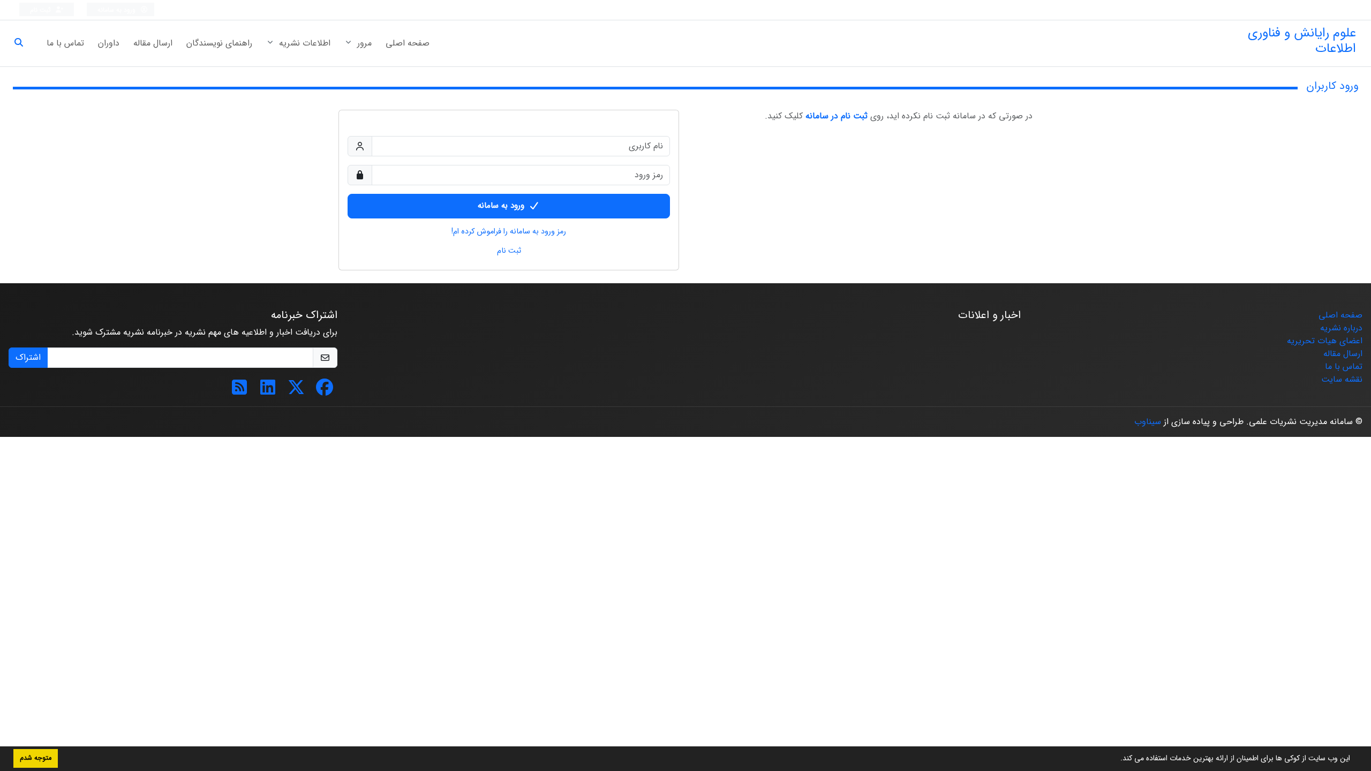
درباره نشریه (1341, 328)
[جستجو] (23, 43)
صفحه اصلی (408, 43)
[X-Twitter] (296, 391)
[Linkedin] (268, 391)
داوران (108, 43)
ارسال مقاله (152, 43)
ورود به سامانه (117, 10)
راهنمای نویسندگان (219, 43)
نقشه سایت (1341, 379)
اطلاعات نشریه (303, 43)
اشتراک (28, 357)
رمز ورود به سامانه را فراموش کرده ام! (508, 232)
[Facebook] (324, 391)
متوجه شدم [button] (35, 758)
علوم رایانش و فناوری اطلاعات (1302, 41)
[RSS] (239, 391)
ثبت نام (41, 10)
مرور (363, 43)
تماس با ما (65, 43)
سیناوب (1147, 421)
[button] (1116, 759)
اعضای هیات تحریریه (1324, 340)
